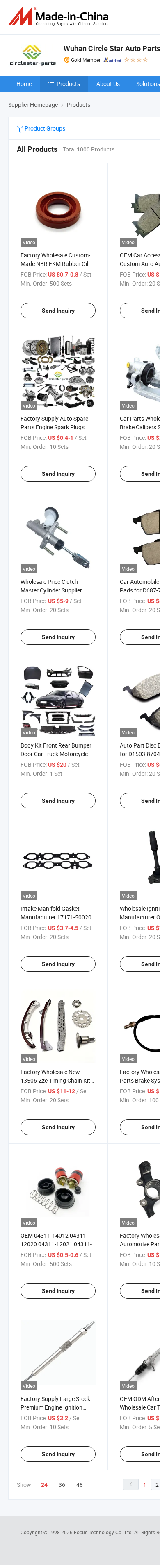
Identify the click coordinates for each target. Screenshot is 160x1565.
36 (62, 1484)
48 (79, 1484)
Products (68, 84)
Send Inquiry (58, 310)
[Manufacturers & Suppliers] (60, 16)
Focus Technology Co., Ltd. (104, 1532)
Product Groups (44, 128)
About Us (108, 84)
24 (44, 1485)
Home (24, 84)
